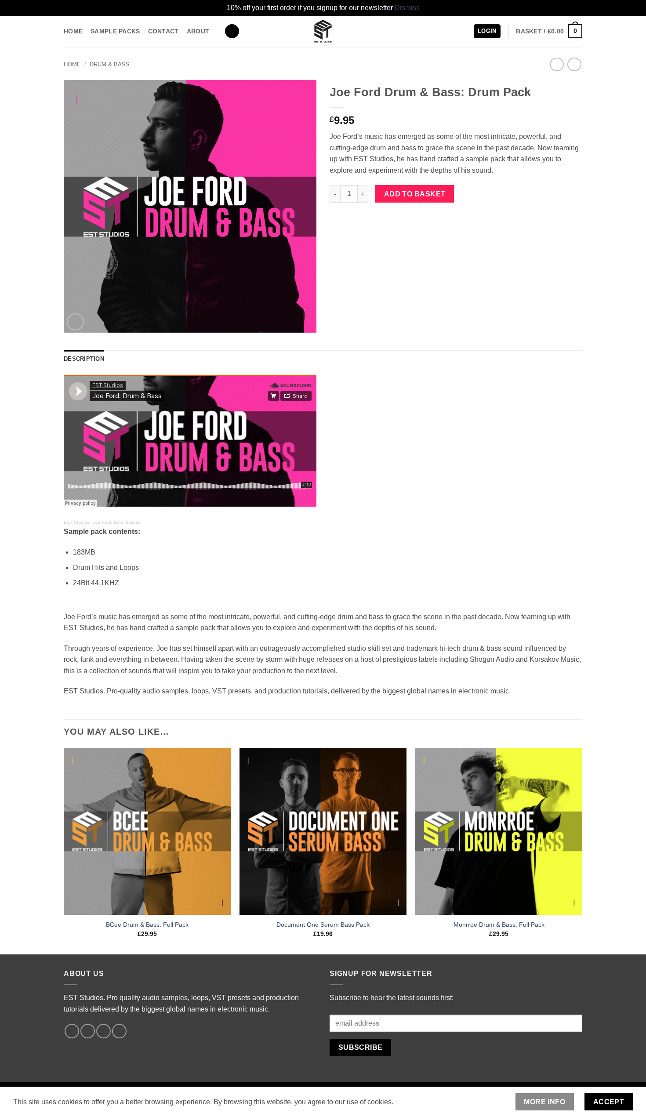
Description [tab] (84, 358)
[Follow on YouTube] (119, 1031)
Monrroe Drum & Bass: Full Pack (499, 924)
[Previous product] (574, 64)
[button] (232, 31)
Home (73, 31)
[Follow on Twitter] (103, 1031)
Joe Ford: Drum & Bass (116, 522)
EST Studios (76, 522)
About (198, 31)
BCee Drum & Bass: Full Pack (147, 924)
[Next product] (556, 64)
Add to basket (415, 194)
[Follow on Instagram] (87, 1031)
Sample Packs (115, 31)
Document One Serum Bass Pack (323, 924)
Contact (163, 31)
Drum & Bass (110, 64)
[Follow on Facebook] (72, 1031)
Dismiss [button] (407, 7)
